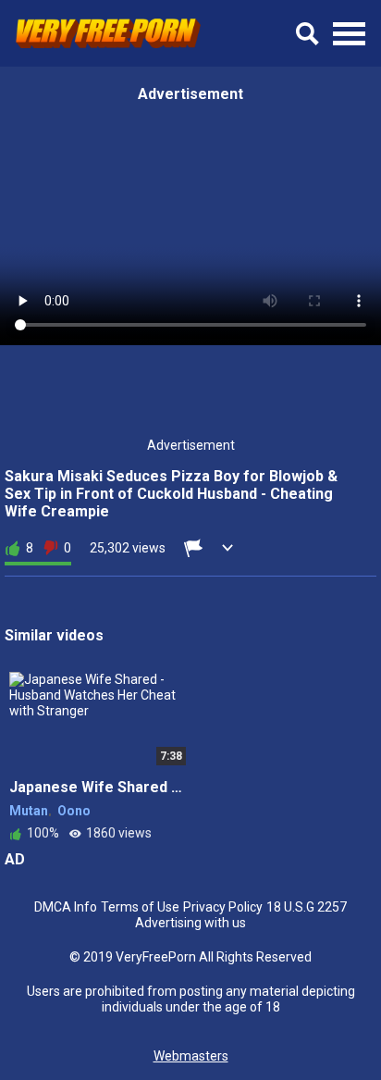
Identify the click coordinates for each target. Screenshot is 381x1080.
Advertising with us (190, 922)
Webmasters (191, 1056)
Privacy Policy (223, 907)
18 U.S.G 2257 (306, 907)
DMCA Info (65, 907)
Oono (74, 810)
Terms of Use (140, 907)
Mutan (28, 810)
